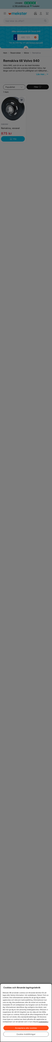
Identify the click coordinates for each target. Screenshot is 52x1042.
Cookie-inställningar (26, 1034)
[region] (26, 1012)
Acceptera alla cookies (26, 1028)
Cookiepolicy (43, 1022)
